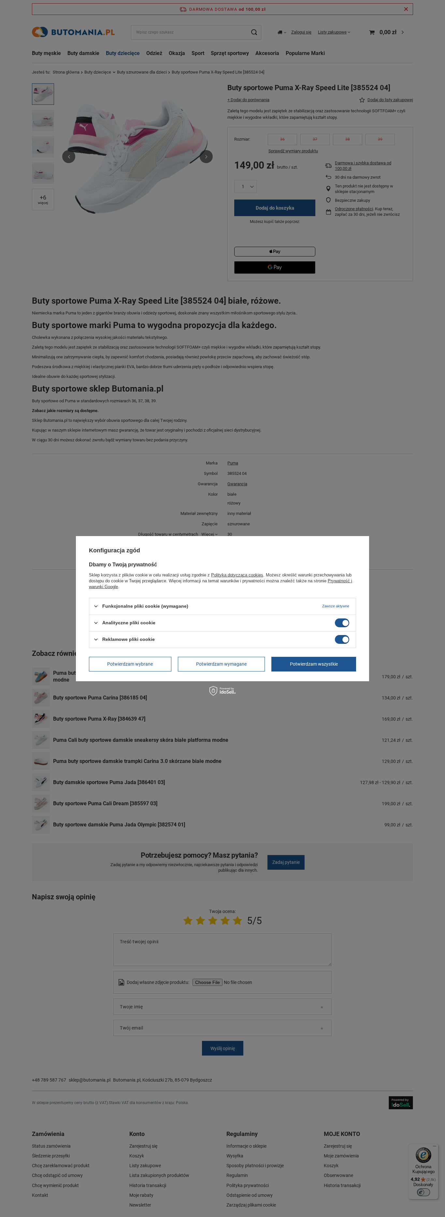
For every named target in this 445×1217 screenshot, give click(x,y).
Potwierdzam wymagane (221, 664)
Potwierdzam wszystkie (314, 664)
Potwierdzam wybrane (130, 664)
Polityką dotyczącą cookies (237, 574)
